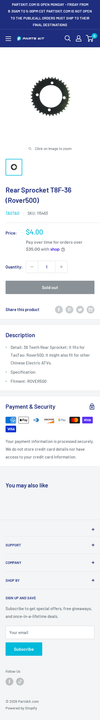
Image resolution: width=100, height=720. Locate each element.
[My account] (78, 38)
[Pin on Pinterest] (69, 309)
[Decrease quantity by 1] (32, 267)
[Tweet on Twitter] (80, 309)
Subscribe (24, 649)
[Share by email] (90, 309)
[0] (89, 38)
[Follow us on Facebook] (9, 682)
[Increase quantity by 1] (61, 267)
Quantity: (14, 266)
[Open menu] (8, 38)
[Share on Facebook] (59, 309)
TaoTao (12, 213)
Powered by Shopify (21, 708)
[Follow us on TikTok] (20, 682)
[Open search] (68, 38)
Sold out (50, 287)
